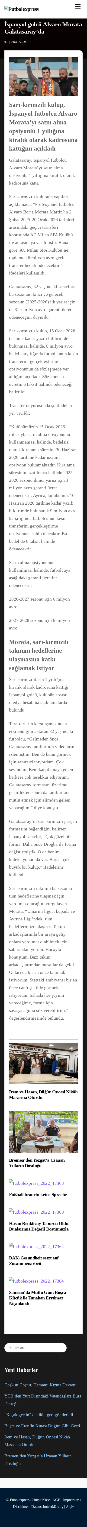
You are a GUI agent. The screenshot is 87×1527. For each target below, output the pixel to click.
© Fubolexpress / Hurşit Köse (28, 1500)
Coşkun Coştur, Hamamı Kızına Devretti (40, 1384)
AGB (56, 1500)
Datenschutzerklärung (47, 1507)
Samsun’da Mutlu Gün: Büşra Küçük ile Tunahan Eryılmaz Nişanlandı (37, 1298)
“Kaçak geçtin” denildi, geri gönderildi (38, 1414)
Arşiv (70, 1507)
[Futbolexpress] (21, 9)
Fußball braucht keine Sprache (38, 1194)
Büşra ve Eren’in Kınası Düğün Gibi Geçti (42, 1425)
